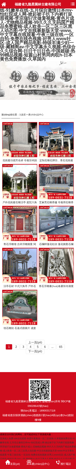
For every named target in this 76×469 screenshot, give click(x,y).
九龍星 (22, 114)
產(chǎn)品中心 (36, 114)
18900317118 (47, 410)
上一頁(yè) (35, 342)
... (52, 346)
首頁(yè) (15, 463)
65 (60, 346)
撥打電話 (66, 463)
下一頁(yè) (35, 351)
